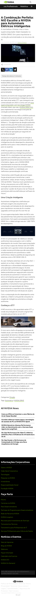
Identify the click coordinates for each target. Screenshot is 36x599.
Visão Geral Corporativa (9, 471)
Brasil (18, 595)
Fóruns (3, 500)
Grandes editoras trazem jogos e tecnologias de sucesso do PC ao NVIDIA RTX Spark (17, 420)
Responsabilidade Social (9, 485)
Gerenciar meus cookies (19, 586)
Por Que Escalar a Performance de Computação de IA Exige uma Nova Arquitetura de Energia (14, 442)
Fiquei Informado (7, 553)
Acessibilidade (12, 588)
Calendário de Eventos (9, 556)
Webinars (4, 549)
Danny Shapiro (22, 42)
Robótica (24, 6)
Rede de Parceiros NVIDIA (10, 514)
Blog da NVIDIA (6, 546)
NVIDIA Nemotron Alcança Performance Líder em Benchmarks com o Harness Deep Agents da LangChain (17, 427)
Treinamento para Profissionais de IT (14, 528)
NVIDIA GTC (5, 560)
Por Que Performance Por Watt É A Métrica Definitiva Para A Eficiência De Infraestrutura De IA (17, 434)
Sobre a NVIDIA (6, 467)
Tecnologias (5, 474)
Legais (3, 588)
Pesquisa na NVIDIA (8, 478)
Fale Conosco (14, 591)
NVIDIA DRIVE (19, 400)
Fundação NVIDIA (7, 488)
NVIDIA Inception (7, 517)
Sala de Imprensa (7, 542)
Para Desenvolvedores (9, 507)
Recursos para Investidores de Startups (15, 521)
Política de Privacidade (9, 584)
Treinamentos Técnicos (9, 524)
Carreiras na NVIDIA (8, 503)
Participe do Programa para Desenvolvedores (17, 510)
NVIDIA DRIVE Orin (26, 107)
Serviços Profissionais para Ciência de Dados (17, 531)
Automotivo (9, 400)
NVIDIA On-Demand (8, 563)
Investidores (5, 481)
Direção (12, 397)
